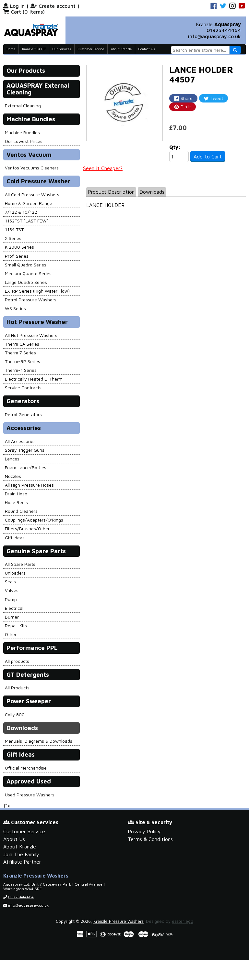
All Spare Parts (20, 564)
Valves (11, 590)
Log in (17, 6)
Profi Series (17, 256)
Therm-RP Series (22, 361)
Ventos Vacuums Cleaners (32, 167)
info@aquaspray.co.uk (214, 36)
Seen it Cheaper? (103, 168)
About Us (14, 839)
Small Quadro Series (25, 264)
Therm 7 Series (20, 352)
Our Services (62, 49)
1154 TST (14, 229)
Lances (12, 458)
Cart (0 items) (28, 12)
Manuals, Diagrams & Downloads (38, 741)
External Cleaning (23, 105)
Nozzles (13, 476)
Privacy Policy (144, 831)
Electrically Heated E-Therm (34, 379)
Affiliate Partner (22, 862)
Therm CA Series (22, 344)
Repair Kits (16, 625)
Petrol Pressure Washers (30, 299)
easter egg (182, 921)
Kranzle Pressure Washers (118, 921)
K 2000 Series (19, 247)
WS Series (15, 308)
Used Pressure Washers (29, 794)
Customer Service (91, 49)
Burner (12, 617)
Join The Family (21, 854)
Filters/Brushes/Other (27, 528)
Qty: (175, 147)
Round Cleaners (21, 511)
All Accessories (20, 441)
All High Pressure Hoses (29, 485)
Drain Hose (16, 493)
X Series (13, 238)
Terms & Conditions (150, 839)
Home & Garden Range (28, 203)
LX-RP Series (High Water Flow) (37, 291)
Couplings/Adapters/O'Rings (34, 520)
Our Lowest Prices (23, 141)
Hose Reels (16, 502)
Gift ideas (15, 537)
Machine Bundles (22, 132)
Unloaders (15, 573)
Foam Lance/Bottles (25, 467)
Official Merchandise (26, 768)
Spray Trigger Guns (24, 450)
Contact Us (146, 49)
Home (10, 49)
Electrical (14, 608)
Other (11, 634)
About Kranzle (121, 49)
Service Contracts (23, 387)
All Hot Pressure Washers (31, 335)
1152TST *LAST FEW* (27, 220)
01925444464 (224, 30)
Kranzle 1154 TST (34, 49)
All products (17, 661)
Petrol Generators (23, 414)
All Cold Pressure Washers (32, 194)
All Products (17, 687)
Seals (10, 581)
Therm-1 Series (21, 370)
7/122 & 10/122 (21, 212)
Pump (11, 599)
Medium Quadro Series (28, 273)
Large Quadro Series (26, 282)
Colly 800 (15, 714)
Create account (57, 6)
